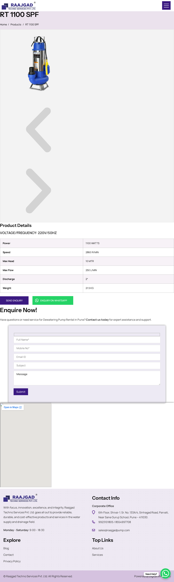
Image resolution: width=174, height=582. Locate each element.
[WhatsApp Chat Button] (165, 573)
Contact (8, 555)
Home (3, 24)
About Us (97, 548)
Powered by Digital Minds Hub (152, 576)
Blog (6, 548)
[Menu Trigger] (166, 5)
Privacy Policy (12, 561)
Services (97, 555)
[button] (38, 130)
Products (16, 24)
